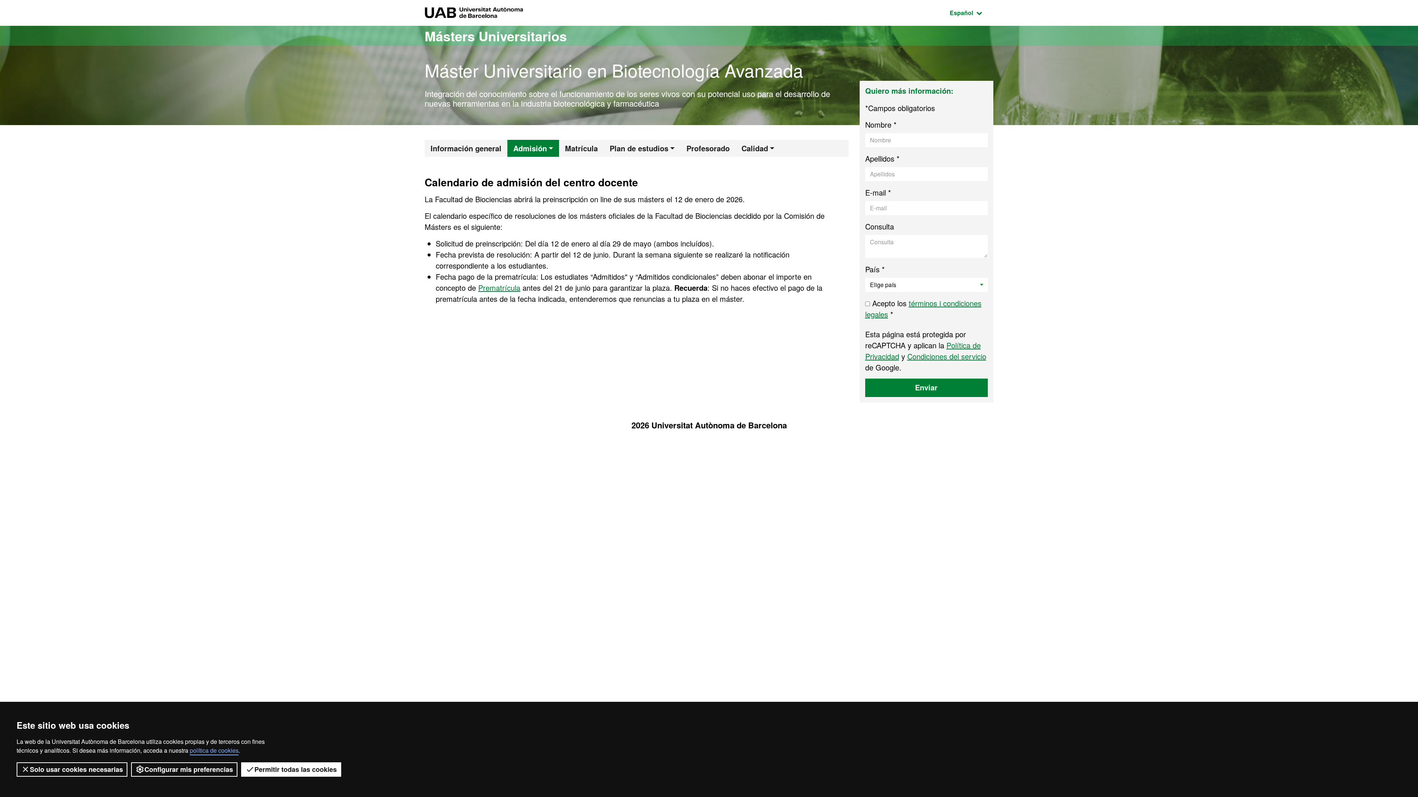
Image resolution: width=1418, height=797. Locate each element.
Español (971, 12)
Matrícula (581, 148)
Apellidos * (882, 158)
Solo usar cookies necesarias (76, 769)
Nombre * (881, 124)
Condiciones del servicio (946, 356)
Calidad (754, 148)
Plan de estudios (639, 148)
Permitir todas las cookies (295, 769)
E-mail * (878, 192)
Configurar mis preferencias (188, 769)
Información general (466, 148)
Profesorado (708, 148)
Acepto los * (923, 309)
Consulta (879, 226)
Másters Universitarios (496, 35)
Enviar (926, 387)
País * (875, 269)
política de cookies (214, 750)
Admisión (530, 148)
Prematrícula (499, 287)
